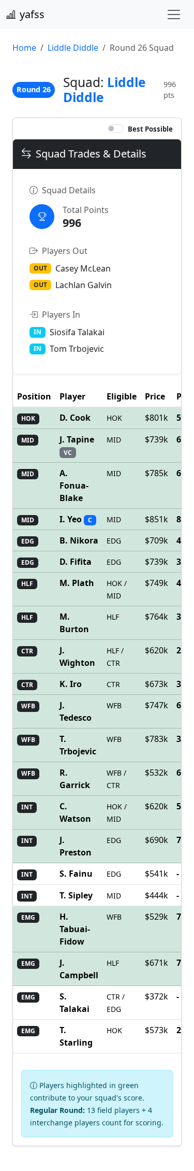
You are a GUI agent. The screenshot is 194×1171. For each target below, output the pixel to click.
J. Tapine (76, 439)
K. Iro (70, 684)
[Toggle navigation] (174, 14)
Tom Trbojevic (77, 348)
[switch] (115, 128)
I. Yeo (71, 519)
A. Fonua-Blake (73, 485)
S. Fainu (76, 873)
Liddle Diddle (73, 47)
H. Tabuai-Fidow (74, 929)
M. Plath (76, 583)
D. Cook (75, 417)
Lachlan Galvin (83, 285)
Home (24, 47)
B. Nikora (78, 540)
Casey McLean (83, 268)
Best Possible (150, 129)
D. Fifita (75, 561)
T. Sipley (76, 895)
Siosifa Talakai (77, 332)
